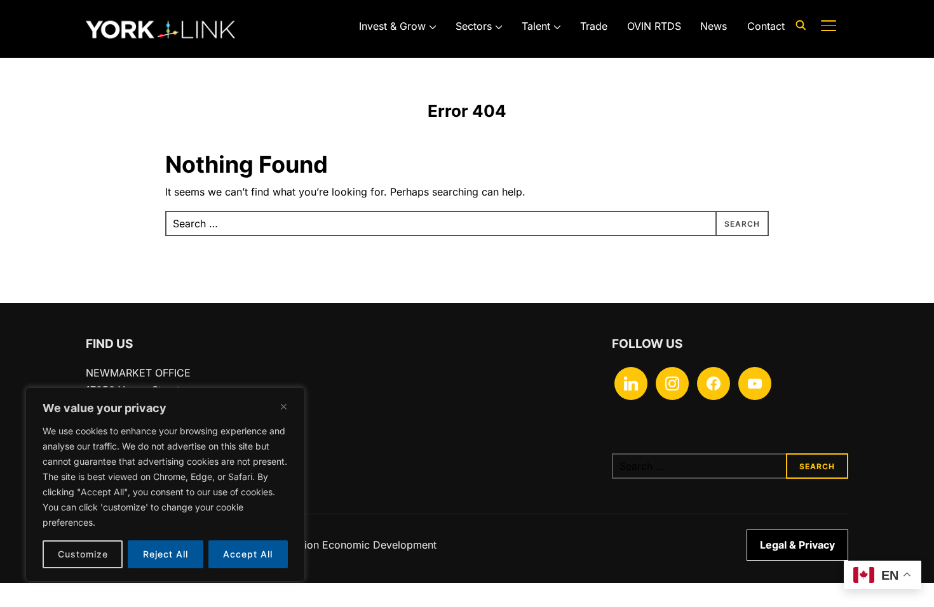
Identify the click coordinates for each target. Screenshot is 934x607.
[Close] (283, 406)
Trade (593, 26)
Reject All (165, 554)
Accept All (248, 554)
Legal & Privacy (797, 544)
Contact (766, 26)
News (713, 26)
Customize (83, 554)
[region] (165, 484)
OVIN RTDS (654, 26)
